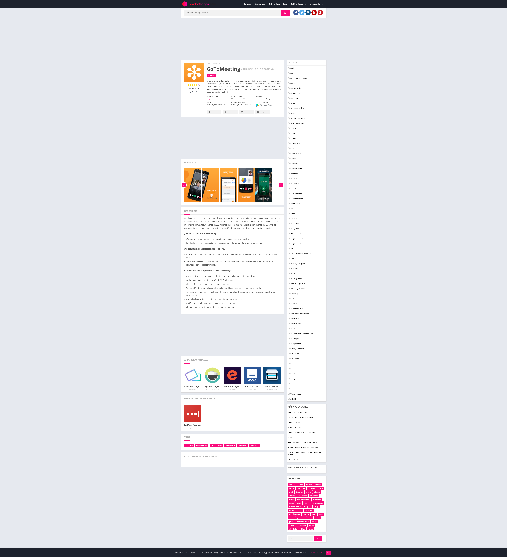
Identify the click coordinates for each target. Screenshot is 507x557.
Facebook (215, 112)
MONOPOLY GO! (294, 427)
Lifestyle (293, 258)
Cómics (293, 158)
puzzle (291, 521)
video (302, 529)
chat (291, 492)
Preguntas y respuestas (299, 313)
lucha (299, 510)
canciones (301, 488)
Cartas (292, 133)
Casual (293, 138)
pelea (310, 518)
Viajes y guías (295, 394)
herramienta (318, 503)
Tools (292, 384)
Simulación (294, 359)
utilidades (254, 445)
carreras (311, 488)
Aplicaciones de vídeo (298, 78)
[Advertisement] (253, 38)
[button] (285, 13)
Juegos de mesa (296, 238)
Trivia (292, 389)
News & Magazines (297, 283)
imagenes (307, 507)
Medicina (294, 268)
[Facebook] (296, 12)
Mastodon (292, 437)
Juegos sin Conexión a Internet (300, 412)
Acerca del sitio (316, 4)
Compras (294, 163)
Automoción (295, 93)
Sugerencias (260, 4)
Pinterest (247, 112)
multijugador (294, 514)
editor (291, 499)
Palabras (293, 303)
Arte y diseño (295, 88)
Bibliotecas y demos (298, 108)
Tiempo (293, 379)
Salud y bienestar (297, 349)
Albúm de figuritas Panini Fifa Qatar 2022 (304, 442)
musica (306, 514)
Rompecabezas (296, 344)
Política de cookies (298, 4)
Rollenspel (294, 339)
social (311, 525)
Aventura (294, 98)
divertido (303, 495)
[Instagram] (308, 12)
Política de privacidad (278, 4)
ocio (321, 514)
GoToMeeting (201, 445)
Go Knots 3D (293, 459)
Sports (293, 374)
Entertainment (296, 193)
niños (314, 514)
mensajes (242, 445)
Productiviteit (295, 323)
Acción (293, 68)
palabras (301, 518)
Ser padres (294, 354)
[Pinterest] (320, 12)
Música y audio (296, 278)
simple (292, 525)
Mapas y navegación (298, 263)
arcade (318, 484)
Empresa (216, 64)
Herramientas (295, 233)
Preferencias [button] (316, 552)
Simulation (294, 364)
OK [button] (328, 552)
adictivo (309, 484)
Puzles (292, 328)
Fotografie (294, 228)
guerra (307, 503)
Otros (292, 298)
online (291, 518)
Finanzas (293, 218)
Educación (294, 178)
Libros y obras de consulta (300, 253)
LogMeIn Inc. (212, 99)
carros (320, 488)
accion (292, 484)
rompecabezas (303, 521)
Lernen (293, 248)
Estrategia (294, 208)
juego (316, 507)
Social (292, 369)
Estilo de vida (295, 203)
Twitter (230, 112)
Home (209, 64)
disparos (292, 495)
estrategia (317, 499)
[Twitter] (302, 12)
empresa (189, 445)
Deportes (294, 173)
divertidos (314, 495)
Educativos (294, 183)
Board (292, 113)
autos (291, 488)
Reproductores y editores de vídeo (304, 334)
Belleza (293, 103)
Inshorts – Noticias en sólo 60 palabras (303, 447)
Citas (292, 148)
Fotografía (294, 223)
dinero (308, 492)
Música (293, 273)
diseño (317, 492)
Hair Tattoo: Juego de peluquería (300, 417)
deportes (299, 492)
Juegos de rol (295, 243)
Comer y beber (296, 153)
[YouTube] (314, 12)
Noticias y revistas (297, 288)
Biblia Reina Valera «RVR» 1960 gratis (302, 432)
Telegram (263, 112)
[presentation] (184, 185)
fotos (291, 503)
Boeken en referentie (298, 118)
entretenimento (303, 499)
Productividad (296, 318)
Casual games (295, 143)
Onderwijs (294, 293)
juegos (292, 510)
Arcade (293, 83)
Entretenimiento (296, 198)
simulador (302, 525)
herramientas (216, 445)
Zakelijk (293, 399)
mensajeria (230, 445)
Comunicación (296, 168)
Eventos (293, 213)
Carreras (293, 128)
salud (314, 521)
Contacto (247, 4)
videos (310, 529)
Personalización (296, 308)
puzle (317, 518)
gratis (298, 503)
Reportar (195, 92)
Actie (292, 73)
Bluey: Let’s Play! (294, 422)
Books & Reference (297, 123)
